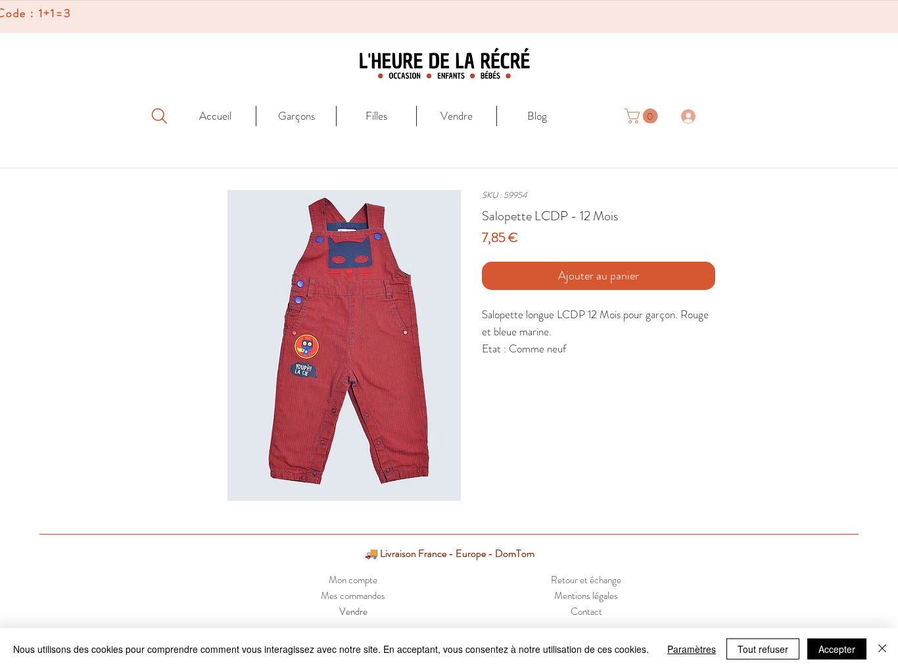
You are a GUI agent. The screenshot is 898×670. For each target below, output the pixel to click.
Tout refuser (763, 649)
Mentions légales (586, 595)
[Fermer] (882, 648)
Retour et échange (586, 580)
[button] (643, 116)
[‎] (695, 116)
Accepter (836, 649)
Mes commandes (353, 595)
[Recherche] (159, 116)
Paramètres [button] (691, 649)
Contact (586, 611)
